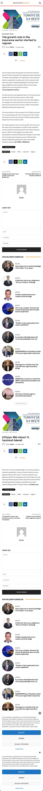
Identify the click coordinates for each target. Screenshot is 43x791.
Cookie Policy (19, 788)
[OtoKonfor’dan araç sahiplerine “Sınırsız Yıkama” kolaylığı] (8, 280)
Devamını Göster (21, 403)
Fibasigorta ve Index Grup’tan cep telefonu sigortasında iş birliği (26, 366)
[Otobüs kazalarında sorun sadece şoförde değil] (8, 294)
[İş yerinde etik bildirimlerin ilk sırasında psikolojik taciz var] (8, 337)
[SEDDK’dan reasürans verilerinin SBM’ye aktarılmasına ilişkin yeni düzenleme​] (8, 380)
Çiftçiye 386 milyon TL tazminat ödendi (33, 174)
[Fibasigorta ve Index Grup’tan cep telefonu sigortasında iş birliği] (8, 365)
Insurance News (8, 34)
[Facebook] (11, 54)
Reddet (21, 778)
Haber (19, 152)
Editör (12, 47)
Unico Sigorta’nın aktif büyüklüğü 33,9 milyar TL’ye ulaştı (28, 267)
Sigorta (33, 152)
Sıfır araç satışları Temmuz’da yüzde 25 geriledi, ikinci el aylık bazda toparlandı (27, 310)
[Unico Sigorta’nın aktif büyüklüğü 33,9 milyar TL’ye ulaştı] (8, 266)
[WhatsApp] (20, 54)
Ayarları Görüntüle (21, 783)
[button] (40, 752)
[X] (15, 54)
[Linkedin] (25, 54)
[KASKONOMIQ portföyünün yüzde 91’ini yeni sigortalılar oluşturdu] (8, 351)
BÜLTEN (17, 263)
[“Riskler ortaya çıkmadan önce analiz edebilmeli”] (8, 323)
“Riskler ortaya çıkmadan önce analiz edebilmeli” (27, 324)
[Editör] (3, 47)
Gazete (13, 152)
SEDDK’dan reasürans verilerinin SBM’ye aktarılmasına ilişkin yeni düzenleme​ (27, 381)
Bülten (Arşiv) (13, 30)
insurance (26, 152)
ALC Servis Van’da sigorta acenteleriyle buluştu (25, 395)
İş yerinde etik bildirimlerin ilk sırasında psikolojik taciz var (26, 338)
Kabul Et (21, 772)
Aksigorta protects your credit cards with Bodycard (10, 175)
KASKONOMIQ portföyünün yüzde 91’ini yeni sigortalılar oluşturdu (28, 352)
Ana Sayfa (5, 30)
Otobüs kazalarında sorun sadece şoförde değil (25, 295)
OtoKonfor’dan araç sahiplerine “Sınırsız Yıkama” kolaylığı (27, 281)
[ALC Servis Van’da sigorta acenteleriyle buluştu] (8, 394)
